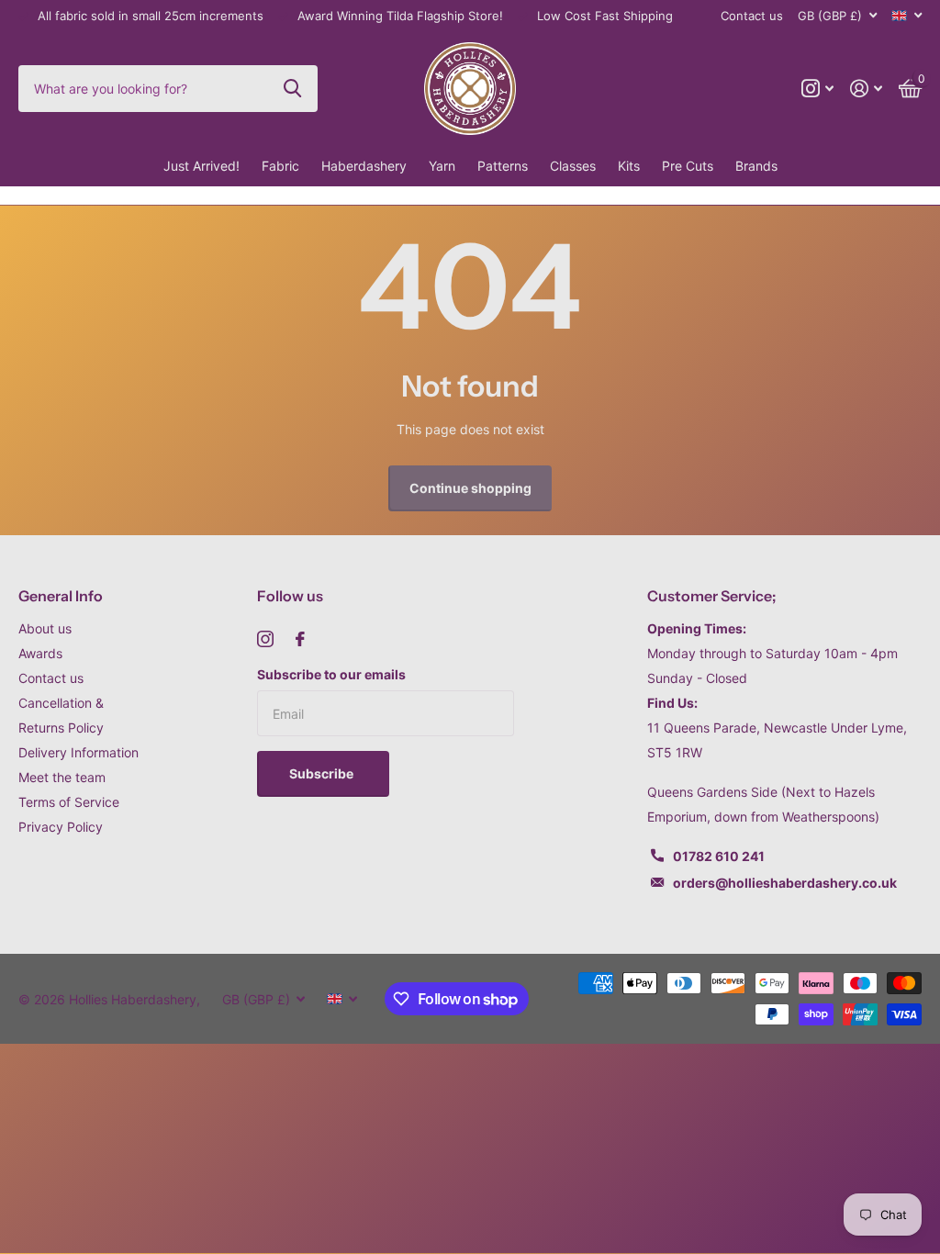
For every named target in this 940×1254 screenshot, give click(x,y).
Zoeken (292, 88)
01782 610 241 (719, 856)
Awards (40, 653)
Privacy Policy (60, 826)
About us (45, 628)
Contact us (752, 15)
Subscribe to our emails (331, 674)
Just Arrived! (201, 166)
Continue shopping (470, 488)
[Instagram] (265, 639)
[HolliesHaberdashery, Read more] (817, 88)
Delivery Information (78, 752)
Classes (573, 166)
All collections (280, 166)
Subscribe (322, 773)
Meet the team (62, 777)
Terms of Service (68, 802)
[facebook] (300, 639)
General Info (60, 596)
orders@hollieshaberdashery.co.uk (785, 882)
